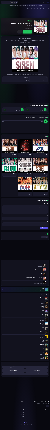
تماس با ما (22, 414)
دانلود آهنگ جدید (37, 2)
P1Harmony (44, 237)
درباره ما (23, 412)
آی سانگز (44, 2)
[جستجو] (16, 2)
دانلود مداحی (23, 2)
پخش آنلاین (26, 32)
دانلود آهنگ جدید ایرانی (36, 367)
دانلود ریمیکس (30, 2)
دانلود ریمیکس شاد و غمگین (13, 374)
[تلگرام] (47, 406)
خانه (48, 8)
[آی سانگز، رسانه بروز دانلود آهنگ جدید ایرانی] (48, 2)
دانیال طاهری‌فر (25, 422)
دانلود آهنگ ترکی (36, 374)
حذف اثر (22, 416)
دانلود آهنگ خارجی (13, 367)
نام (47, 216)
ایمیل (46, 221)
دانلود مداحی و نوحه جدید (13, 370)
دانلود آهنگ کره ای (43, 8)
